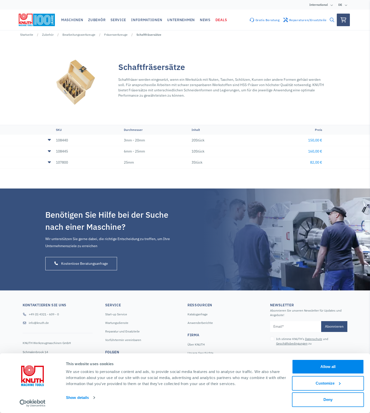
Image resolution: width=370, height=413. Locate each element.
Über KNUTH (196, 344)
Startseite (26, 34)
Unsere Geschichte (200, 353)
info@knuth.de (39, 323)
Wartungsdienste (116, 323)
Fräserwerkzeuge (116, 34)
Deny (327, 399)
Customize (325, 383)
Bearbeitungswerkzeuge (78, 34)
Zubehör (48, 34)
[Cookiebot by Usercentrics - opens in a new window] (33, 403)
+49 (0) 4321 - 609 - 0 (44, 314)
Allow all (328, 366)
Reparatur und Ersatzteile (122, 331)
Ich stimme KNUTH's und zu (302, 341)
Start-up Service (116, 314)
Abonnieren (334, 326)
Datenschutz (313, 339)
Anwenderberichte (200, 323)
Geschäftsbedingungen (292, 343)
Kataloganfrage (198, 314)
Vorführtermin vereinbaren (123, 340)
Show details (77, 397)
